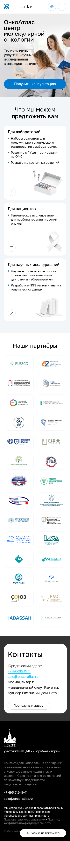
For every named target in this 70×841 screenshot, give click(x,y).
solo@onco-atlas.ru (23, 677)
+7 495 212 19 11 (19, 671)
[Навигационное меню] (62, 7)
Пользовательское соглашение (24, 819)
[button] (35, 84)
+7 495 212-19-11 (15, 793)
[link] (52, 7)
